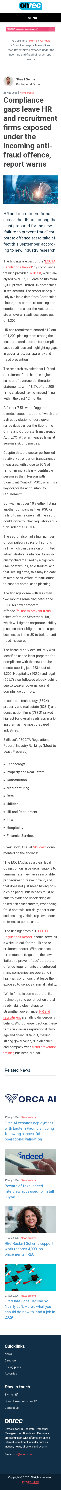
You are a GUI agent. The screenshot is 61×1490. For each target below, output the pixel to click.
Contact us (12, 1407)
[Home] (30, 7)
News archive (27, 92)
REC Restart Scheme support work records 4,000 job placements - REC (29, 1248)
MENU (32, 18)
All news (45, 40)
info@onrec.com (23, 1454)
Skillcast (35, 273)
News (8, 1354)
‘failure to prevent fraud (33, 611)
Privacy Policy (30, 1481)
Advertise (11, 1373)
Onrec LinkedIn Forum (19, 1401)
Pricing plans (13, 1367)
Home (33, 40)
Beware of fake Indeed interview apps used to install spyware (29, 1191)
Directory (10, 1360)
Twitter (10, 1394)
